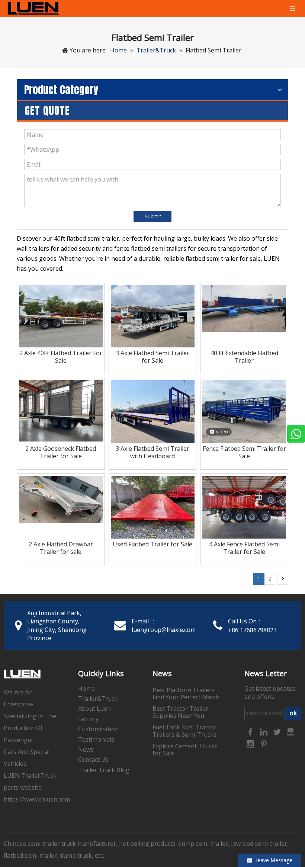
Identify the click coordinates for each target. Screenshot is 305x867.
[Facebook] (251, 731)
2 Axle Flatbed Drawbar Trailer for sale (61, 547)
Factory (88, 719)
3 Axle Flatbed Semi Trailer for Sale (152, 356)
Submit (153, 216)
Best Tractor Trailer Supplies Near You (180, 712)
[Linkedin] (264, 731)
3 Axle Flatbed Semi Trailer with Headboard (152, 452)
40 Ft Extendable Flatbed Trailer (244, 356)
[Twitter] (278, 731)
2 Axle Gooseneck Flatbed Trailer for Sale (60, 452)
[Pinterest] (264, 743)
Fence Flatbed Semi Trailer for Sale (244, 452)
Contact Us (93, 759)
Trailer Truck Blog (103, 770)
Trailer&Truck (98, 698)
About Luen (94, 708)
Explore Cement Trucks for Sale (185, 749)
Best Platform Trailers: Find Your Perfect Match (185, 693)
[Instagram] (251, 743)
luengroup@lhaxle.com (164, 630)
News (86, 749)
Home (86, 688)
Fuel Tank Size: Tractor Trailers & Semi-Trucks (184, 730)
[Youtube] (290, 731)
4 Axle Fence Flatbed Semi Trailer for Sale (244, 547)
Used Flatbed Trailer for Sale (152, 544)
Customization (98, 729)
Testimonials (96, 739)
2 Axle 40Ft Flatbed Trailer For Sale (60, 356)
